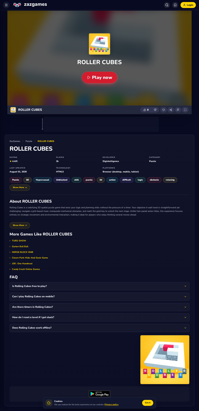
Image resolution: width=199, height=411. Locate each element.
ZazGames (15, 141)
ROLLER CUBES (46, 141)
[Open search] (167, 5)
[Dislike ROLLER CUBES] (155, 109)
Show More (18, 187)
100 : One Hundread (22, 263)
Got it (147, 402)
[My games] (175, 5)
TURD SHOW (19, 240)
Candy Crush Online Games (26, 269)
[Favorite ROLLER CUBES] (163, 109)
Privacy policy (111, 404)
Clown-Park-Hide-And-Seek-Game (30, 257)
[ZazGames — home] (30, 5)
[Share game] (171, 109)
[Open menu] (6, 5)
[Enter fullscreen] (185, 109)
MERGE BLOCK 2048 (22, 252)
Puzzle (29, 141)
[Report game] (178, 109)
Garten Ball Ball (20, 246)
